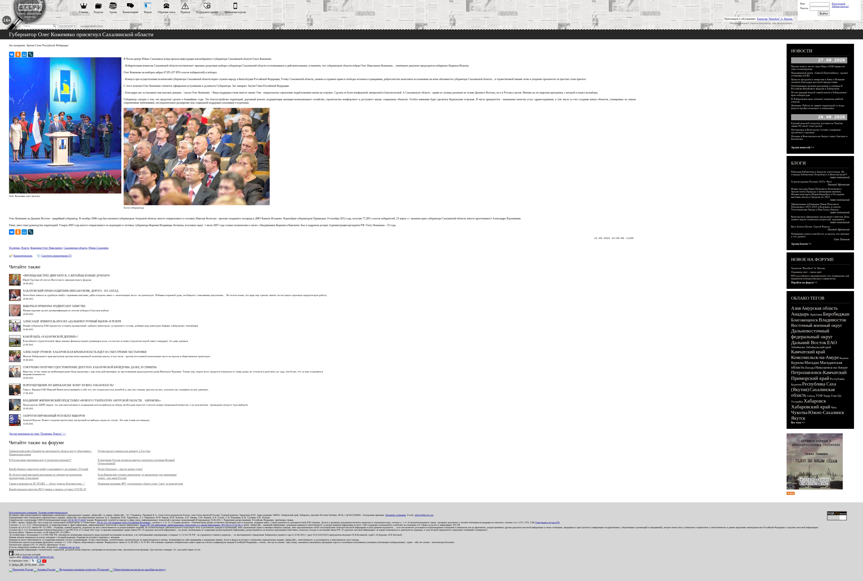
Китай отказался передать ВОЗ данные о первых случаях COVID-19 (47, 489)
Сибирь (811, 395)
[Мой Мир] (24, 54)
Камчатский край (808, 351)
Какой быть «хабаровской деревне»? (50, 336)
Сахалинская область (75, 247)
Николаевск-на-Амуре (831, 367)
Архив (113, 12)
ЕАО (832, 342)
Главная (83, 12)
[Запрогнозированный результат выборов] (15, 425)
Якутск (798, 418)
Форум (148, 12)
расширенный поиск (92, 25)
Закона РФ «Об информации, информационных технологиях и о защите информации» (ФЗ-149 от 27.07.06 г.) (191, 525)
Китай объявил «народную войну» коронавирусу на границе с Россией (48, 469)
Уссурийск (797, 401)
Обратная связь (166, 12)
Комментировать (22, 255)
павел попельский (840, 177)
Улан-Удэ (836, 395)
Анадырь (800, 314)
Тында (826, 395)
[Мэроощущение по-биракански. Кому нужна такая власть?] (15, 394)
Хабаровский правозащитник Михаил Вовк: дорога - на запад (70, 290)
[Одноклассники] (18, 54)
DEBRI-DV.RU (47, 557)
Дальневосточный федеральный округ (812, 333)
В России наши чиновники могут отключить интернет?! (40, 460)
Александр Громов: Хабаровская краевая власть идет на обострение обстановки (85, 352)
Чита (833, 407)
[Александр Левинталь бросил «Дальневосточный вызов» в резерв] (15, 330)
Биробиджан (836, 314)
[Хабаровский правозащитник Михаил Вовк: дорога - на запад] (15, 300)
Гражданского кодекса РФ (547, 522)
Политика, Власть (19, 247)
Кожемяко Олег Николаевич (46, 247)
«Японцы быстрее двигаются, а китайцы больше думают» (66, 275)
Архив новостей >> (802, 147)
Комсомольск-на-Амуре (815, 357)
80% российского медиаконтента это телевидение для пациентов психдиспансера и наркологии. (820, 277)
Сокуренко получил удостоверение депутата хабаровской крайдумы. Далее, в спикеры (89, 367)
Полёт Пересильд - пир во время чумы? (120, 469)
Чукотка (799, 412)
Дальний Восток (808, 342)
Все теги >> (798, 422)
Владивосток (832, 320)
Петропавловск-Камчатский (819, 372)
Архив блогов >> (801, 243)
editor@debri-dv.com (424, 515)
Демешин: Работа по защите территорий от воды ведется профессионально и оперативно (817, 106)
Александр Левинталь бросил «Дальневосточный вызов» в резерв (72, 321)
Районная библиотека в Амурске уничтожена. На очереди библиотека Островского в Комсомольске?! (819, 173)
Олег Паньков (842, 239)
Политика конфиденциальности (52, 512)
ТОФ (819, 395)
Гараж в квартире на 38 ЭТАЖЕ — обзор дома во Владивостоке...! (47, 483)
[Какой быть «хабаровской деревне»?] (15, 345)
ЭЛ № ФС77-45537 (77, 520)
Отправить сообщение (395, 515)
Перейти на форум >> (804, 282)
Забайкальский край (818, 347)
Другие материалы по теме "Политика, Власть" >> (37, 433)
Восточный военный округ (816, 325)
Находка (810, 367)
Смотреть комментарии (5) (56, 255)
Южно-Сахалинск (99, 247)
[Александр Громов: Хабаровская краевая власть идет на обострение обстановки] (15, 361)
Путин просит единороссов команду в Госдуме (124, 451)
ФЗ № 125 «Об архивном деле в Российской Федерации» (124, 522)
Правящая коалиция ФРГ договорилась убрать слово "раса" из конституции (140, 483)
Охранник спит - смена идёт (806, 272)
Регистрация (838, 3)
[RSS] (791, 494)
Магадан (811, 362)
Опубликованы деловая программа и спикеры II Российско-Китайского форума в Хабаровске (817, 87)
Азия (796, 308)
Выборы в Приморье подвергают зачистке (54, 306)
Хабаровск (815, 401)
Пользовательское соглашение (23, 512)
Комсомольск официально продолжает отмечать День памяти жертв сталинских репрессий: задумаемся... (820, 218)
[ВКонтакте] (11, 54)
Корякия (844, 358)
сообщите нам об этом (69, 547)
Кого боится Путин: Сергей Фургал (810, 226)
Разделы (98, 12)
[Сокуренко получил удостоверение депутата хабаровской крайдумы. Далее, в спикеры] (15, 376)
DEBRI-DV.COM (30, 557)
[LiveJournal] (30, 54)
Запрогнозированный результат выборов (54, 415)
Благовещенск (804, 319)
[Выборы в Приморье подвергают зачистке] (15, 315)
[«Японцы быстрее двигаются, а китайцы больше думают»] (15, 284)
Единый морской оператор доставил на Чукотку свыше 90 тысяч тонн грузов (817, 124)
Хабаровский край (810, 407)
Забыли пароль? (840, 6)
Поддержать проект (207, 12)
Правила (185, 12)
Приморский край (810, 378)
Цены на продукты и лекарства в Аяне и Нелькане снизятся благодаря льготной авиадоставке (818, 80)
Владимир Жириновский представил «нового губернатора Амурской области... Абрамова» (92, 400)
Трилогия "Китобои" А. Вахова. (775, 18)
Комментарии (130, 12)
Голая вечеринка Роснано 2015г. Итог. (811, 181)
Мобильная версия (235, 12)
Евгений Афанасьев (839, 184)
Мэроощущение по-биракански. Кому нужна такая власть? (68, 385)
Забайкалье (798, 347)
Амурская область (820, 308)
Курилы (797, 363)
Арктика (816, 314)
